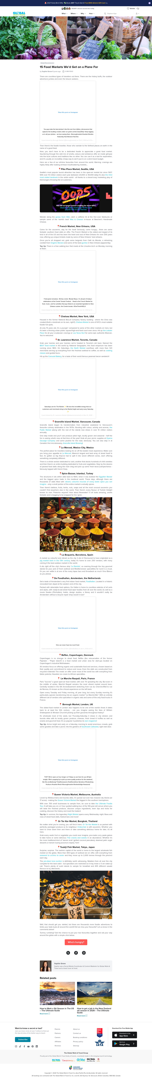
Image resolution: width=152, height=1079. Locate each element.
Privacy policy (78, 1042)
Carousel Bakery (54, 356)
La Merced (66, 453)
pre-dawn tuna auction (53, 861)
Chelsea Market (82, 322)
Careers (57, 1037)
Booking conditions (80, 1037)
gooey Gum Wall (62, 217)
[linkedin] (38, 1046)
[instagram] (17, 1046)
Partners (58, 1033)
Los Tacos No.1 (79, 333)
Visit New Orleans (59, 310)
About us (76, 1029)
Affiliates (58, 1042)
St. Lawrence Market (59, 415)
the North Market (78, 348)
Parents (57, 1029)
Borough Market (58, 140)
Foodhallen (90, 581)
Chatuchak (81, 827)
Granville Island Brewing (72, 443)
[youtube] (29, 1046)
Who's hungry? (76, 942)
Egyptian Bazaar (105, 477)
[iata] (100, 1043)
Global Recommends (47, 63)
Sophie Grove (47, 71)
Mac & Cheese (76, 219)
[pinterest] (34, 1046)
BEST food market (47, 345)
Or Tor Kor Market (90, 824)
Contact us (77, 1033)
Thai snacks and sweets (77, 838)
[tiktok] (21, 1046)
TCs (107, 3)
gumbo (84, 243)
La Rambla (75, 566)
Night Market (73, 814)
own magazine (90, 721)
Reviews (58, 1046)
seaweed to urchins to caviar (52, 855)
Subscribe (23, 1039)
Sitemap (76, 1046)
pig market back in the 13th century (55, 560)
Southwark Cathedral (90, 727)
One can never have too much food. (68, 645)
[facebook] (25, 1046)
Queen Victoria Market (67, 800)
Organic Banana (57, 243)
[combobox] (107, 14)
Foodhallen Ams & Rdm (60, 648)
